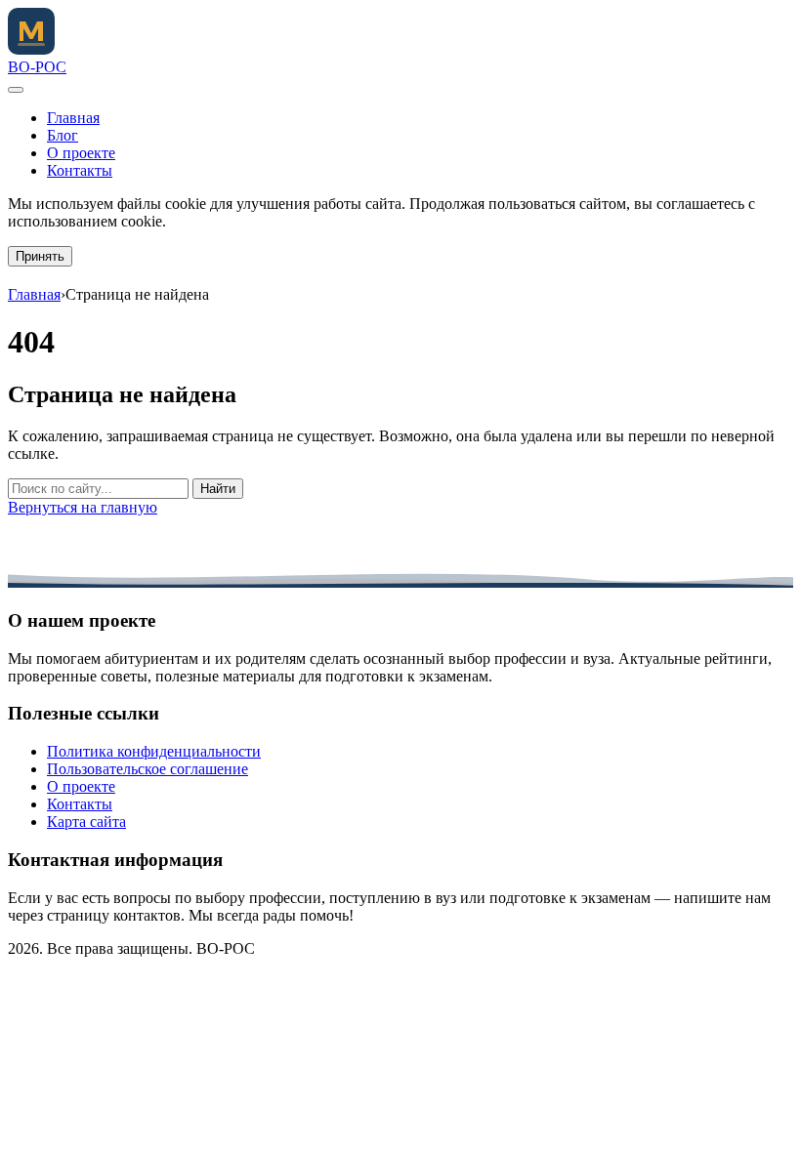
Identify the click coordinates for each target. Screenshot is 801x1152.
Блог (62, 135)
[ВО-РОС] (31, 49)
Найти (217, 488)
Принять (40, 256)
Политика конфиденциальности (154, 751)
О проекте (81, 152)
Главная (73, 117)
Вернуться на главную (82, 507)
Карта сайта (86, 821)
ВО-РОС (37, 67)
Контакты (79, 170)
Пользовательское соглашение (147, 769)
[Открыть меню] (15, 90)
